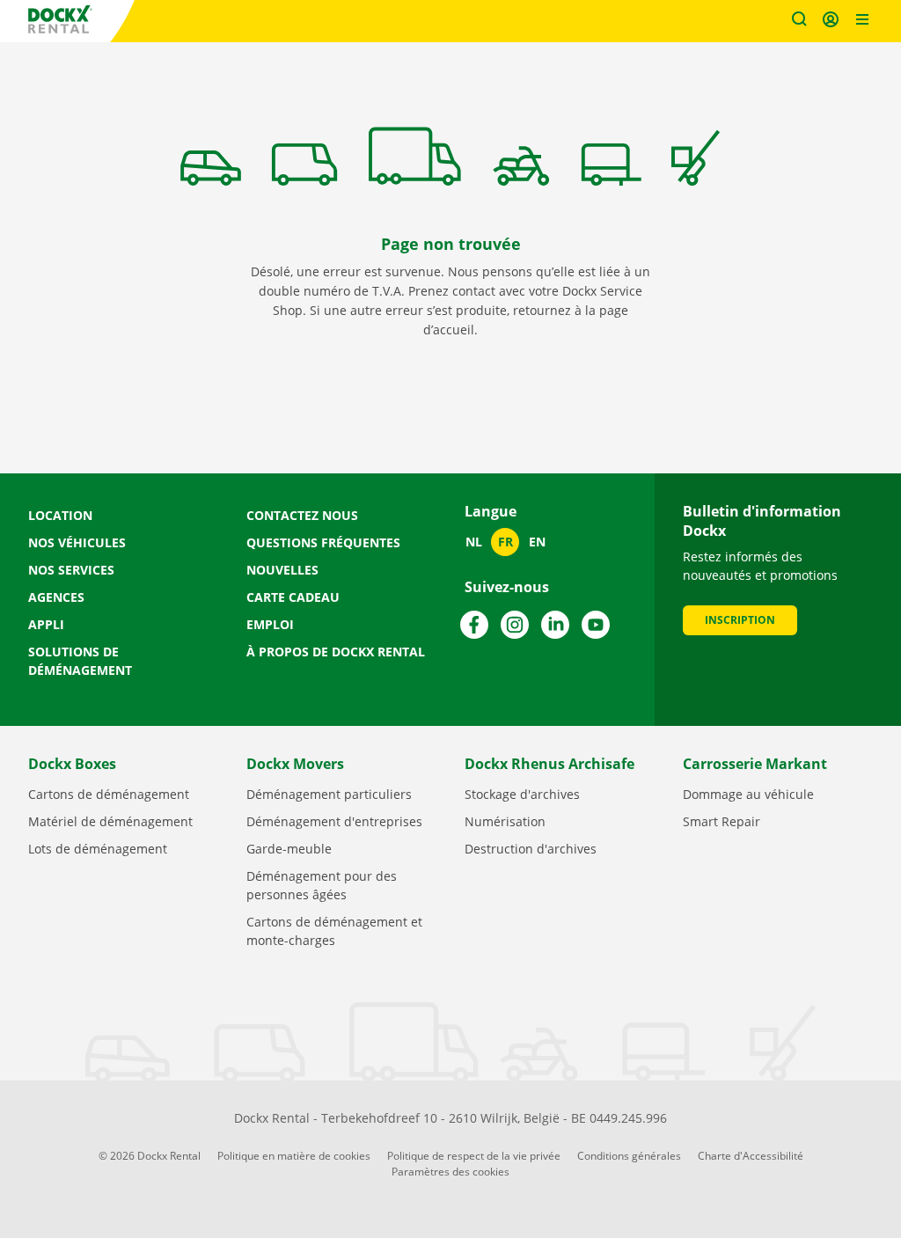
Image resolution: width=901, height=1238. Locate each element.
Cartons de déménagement (108, 794)
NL (473, 541)
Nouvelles (282, 569)
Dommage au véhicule (748, 794)
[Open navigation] (862, 21)
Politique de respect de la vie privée (473, 1155)
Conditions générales (629, 1155)
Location (60, 515)
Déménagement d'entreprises (334, 821)
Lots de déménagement (97, 848)
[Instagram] (515, 625)
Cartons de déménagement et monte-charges (334, 931)
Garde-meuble (289, 848)
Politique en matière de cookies (293, 1155)
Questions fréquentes (323, 542)
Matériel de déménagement (110, 821)
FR (505, 541)
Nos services (71, 569)
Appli (46, 624)
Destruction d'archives (531, 848)
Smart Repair (721, 821)
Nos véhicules (77, 542)
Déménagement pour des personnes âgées (321, 885)
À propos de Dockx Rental (335, 651)
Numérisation (505, 821)
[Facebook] (474, 625)
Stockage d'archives (522, 794)
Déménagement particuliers (329, 794)
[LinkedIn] (555, 625)
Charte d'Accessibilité (750, 1155)
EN (537, 541)
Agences (56, 597)
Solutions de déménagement (80, 660)
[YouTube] (596, 625)
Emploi (270, 624)
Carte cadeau (293, 597)
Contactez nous (302, 515)
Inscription (740, 619)
